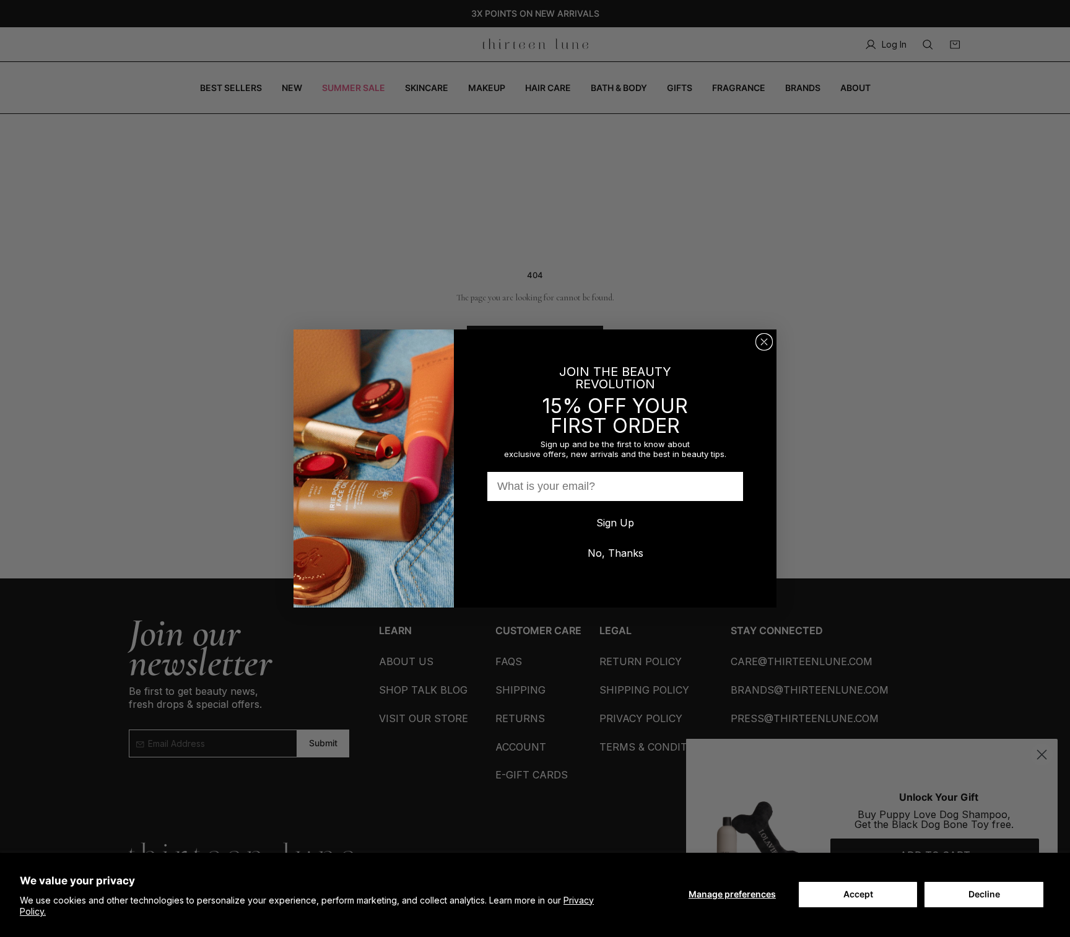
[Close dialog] (764, 341)
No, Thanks (615, 553)
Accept (858, 894)
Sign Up (615, 522)
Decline (984, 894)
